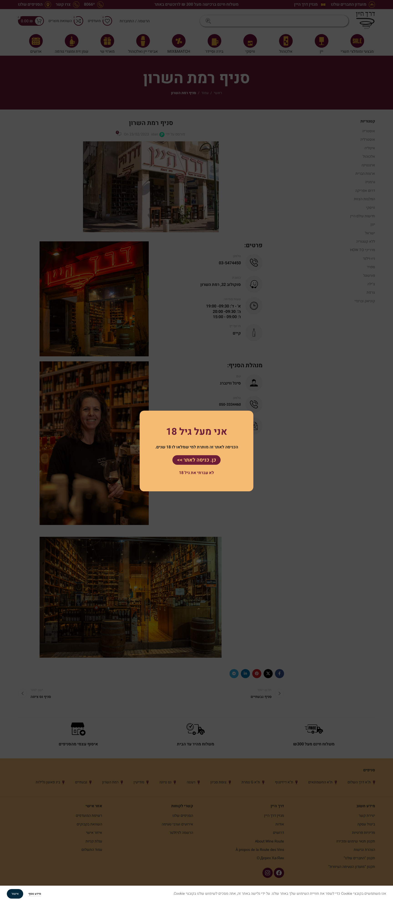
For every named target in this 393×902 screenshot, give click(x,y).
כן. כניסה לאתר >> (196, 460)
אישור (15, 894)
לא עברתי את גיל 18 (196, 473)
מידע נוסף (34, 894)
